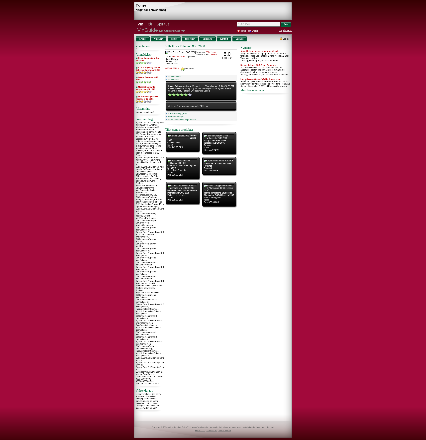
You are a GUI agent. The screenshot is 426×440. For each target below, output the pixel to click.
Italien (214, 54)
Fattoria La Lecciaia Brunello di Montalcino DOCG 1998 (182, 191)
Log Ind (286, 39)
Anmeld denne (172, 68)
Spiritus (163, 24)
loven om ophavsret (265, 427)
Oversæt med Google (200, 91)
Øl (150, 24)
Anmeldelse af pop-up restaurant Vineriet (259, 51)
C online (200, 427)
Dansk (243, 31)
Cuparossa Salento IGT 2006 (217, 163)
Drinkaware (212, 431)
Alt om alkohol (224, 431)
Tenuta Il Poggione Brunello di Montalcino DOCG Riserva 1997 (219, 194)
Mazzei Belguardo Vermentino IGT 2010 (145, 88)
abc (280, 30)
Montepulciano (179, 57)
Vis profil (196, 86)
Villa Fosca (211, 52)
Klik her (204, 106)
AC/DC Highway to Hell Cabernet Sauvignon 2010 (148, 69)
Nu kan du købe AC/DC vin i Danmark (258, 65)
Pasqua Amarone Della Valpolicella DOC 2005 (215, 141)
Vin (140, 24)
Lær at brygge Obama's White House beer (260, 79)
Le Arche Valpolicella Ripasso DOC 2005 (147, 98)
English (254, 31)
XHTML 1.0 (200, 431)
